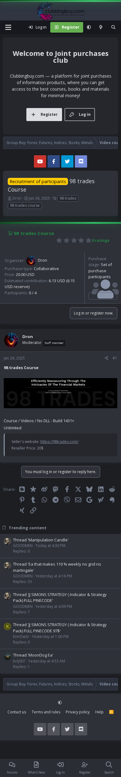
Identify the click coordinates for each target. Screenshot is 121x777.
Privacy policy (78, 712)
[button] (89, 27)
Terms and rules (46, 712)
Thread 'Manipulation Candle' (41, 540)
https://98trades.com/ (59, 441)
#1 (115, 358)
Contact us (16, 712)
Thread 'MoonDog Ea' (33, 655)
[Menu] (8, 27)
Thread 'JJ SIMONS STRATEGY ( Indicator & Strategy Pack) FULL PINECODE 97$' (60, 628)
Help (99, 712)
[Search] (113, 27)
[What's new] (101, 27)
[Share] (106, 358)
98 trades (68, 198)
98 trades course (25, 205)
